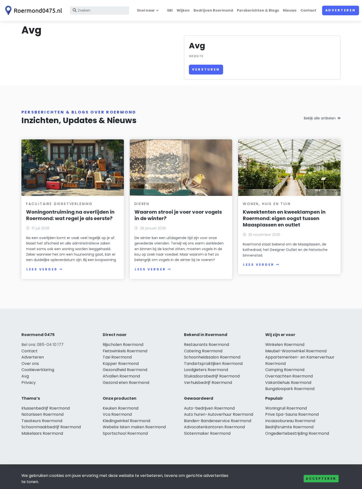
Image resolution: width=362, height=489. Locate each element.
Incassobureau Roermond (290, 421)
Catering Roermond (203, 351)
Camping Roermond (284, 370)
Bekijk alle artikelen (320, 118)
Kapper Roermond (121, 363)
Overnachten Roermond (289, 376)
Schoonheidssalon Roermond (212, 357)
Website (196, 56)
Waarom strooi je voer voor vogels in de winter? (178, 215)
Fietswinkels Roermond (125, 351)
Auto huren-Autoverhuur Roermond (218, 414)
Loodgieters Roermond (206, 370)
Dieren (141, 203)
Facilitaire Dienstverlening (59, 203)
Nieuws (289, 10)
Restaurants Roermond (206, 344)
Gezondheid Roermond (125, 370)
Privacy (28, 382)
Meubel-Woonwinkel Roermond (296, 351)
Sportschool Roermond (125, 433)
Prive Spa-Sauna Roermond (292, 414)
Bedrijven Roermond (213, 10)
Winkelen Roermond (284, 344)
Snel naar (146, 10)
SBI (170, 10)
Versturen (206, 69)
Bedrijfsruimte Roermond (289, 427)
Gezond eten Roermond (126, 382)
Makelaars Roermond (42, 433)
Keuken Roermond (120, 408)
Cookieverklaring (37, 370)
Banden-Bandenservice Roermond (217, 421)
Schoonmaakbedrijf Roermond (51, 427)
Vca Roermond (117, 414)
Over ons (30, 363)
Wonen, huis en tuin (267, 203)
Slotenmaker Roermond (207, 433)
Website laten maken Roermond (134, 427)
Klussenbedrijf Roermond (45, 408)
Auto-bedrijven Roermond (209, 408)
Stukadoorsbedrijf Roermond (212, 376)
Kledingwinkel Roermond (126, 421)
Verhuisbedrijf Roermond (208, 382)
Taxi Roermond (117, 357)
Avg (25, 376)
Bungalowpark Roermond (289, 389)
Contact (308, 10)
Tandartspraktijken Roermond (213, 363)
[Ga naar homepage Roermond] (32, 10)
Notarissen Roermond (42, 414)
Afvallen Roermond (121, 376)
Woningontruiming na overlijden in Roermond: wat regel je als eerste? (70, 215)
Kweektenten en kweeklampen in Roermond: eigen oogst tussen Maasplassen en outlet (284, 218)
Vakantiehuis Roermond (288, 382)
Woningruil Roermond (286, 408)
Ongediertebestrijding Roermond (297, 433)
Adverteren (340, 10)
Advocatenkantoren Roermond (214, 427)
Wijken (183, 10)
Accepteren (321, 478)
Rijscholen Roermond (123, 344)
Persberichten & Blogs (258, 10)
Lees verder (41, 269)
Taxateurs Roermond (41, 421)
